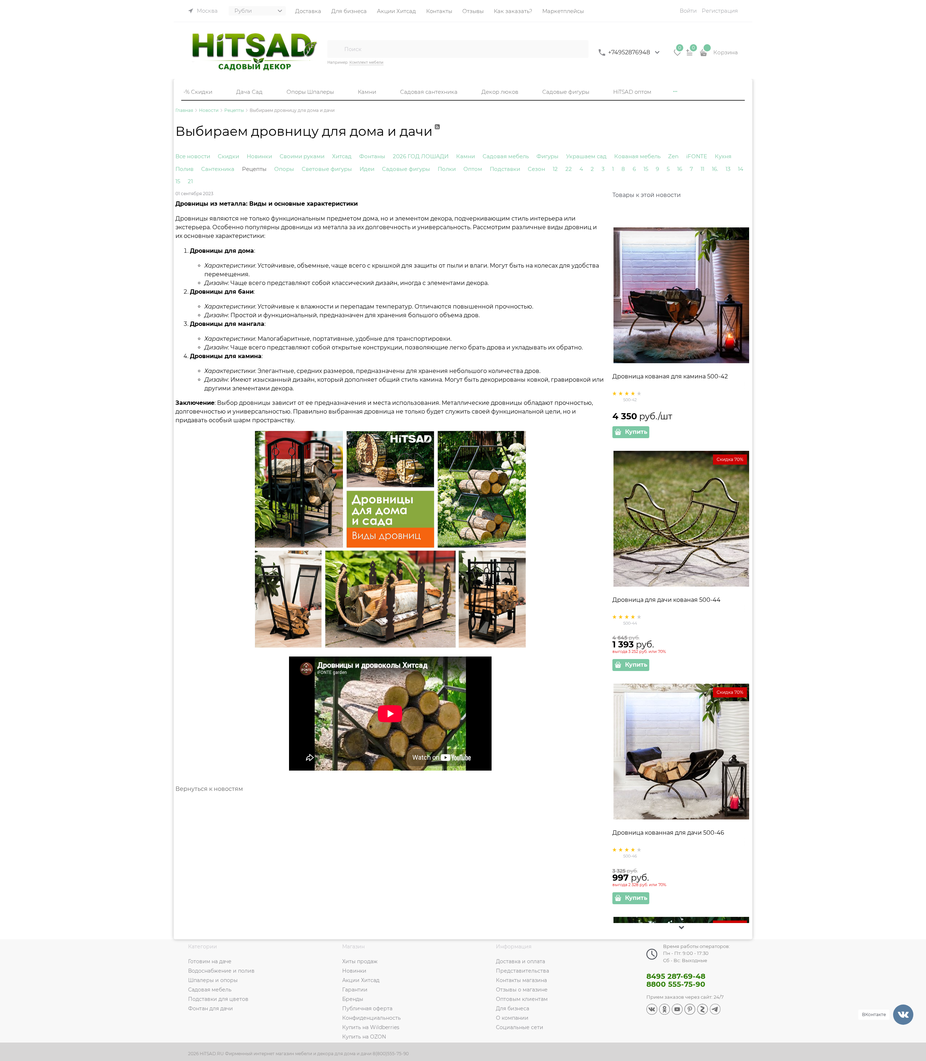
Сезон (536, 168)
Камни (465, 156)
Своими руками (302, 156)
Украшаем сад (586, 156)
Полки (447, 168)
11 (702, 168)
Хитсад (342, 156)
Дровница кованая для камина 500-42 (670, 376)
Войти (688, 10)
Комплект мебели (366, 62)
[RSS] (437, 135)
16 (679, 168)
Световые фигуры (327, 168)
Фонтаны (372, 156)
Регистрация (720, 10)
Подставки (505, 168)
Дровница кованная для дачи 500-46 (668, 832)
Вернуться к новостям (209, 788)
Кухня (723, 156)
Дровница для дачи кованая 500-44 (666, 599)
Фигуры (547, 156)
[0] (677, 55)
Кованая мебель (637, 156)
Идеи (367, 168)
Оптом (472, 168)
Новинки (259, 156)
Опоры (284, 168)
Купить (636, 431)
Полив (184, 168)
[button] (681, 927)
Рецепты (254, 168)
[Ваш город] (913, 974)
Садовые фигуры (406, 168)
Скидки (228, 156)
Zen (673, 156)
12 (555, 168)
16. (715, 168)
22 (568, 168)
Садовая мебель (506, 156)
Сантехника (217, 168)
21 (190, 181)
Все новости (192, 156)
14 (740, 168)
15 (645, 168)
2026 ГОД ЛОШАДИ (421, 156)
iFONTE (696, 156)
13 (728, 168)
